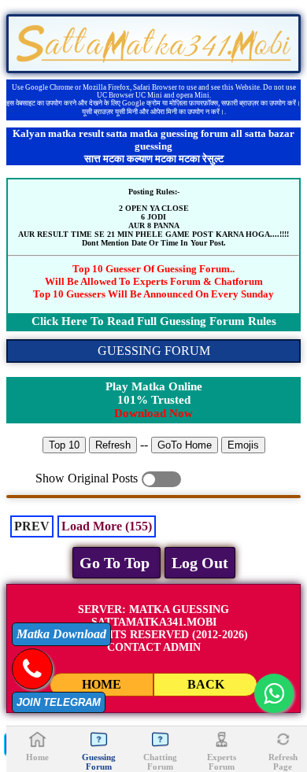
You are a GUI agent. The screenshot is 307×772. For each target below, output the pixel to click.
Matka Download (61, 634)
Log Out (200, 562)
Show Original (161, 479)
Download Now (153, 413)
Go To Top (117, 562)
